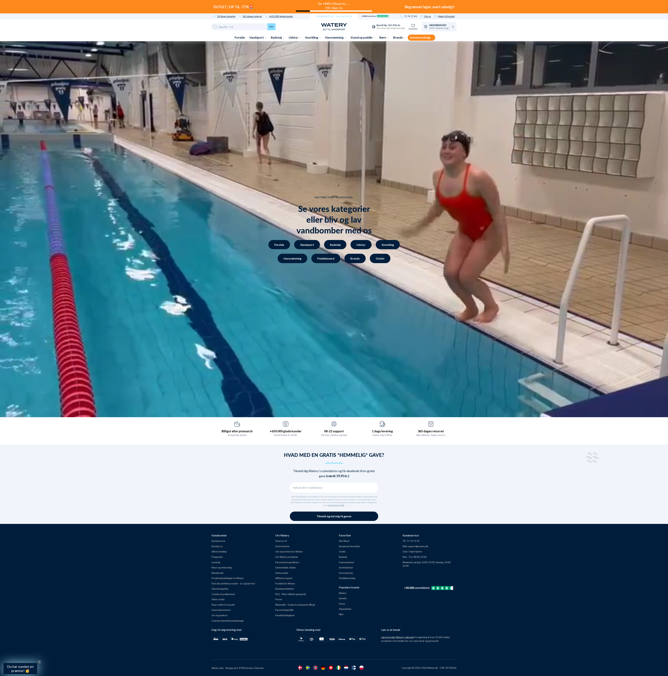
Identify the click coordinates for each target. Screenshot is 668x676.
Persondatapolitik (284, 610)
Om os (427, 16)
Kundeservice (218, 541)
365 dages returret (252, 16)
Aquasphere (345, 609)
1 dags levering (382, 431)
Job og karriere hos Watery (289, 551)
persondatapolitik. (336, 505)
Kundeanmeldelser (284, 588)
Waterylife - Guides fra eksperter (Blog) (295, 604)
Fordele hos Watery (285, 583)
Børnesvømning (32, 642)
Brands (398, 37)
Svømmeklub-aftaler (285, 567)
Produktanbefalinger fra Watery (228, 578)
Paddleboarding (347, 578)
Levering (216, 562)
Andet (33, 650)
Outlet (380, 258)
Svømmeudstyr (346, 562)
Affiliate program (283, 578)
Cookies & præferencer (223, 594)
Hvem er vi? (281, 541)
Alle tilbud (344, 541)
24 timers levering (226, 16)
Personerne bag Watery (287, 562)
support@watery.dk (418, 546)
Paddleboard (325, 258)
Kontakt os (217, 546)
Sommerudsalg (420, 37)
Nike (341, 614)
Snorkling (312, 37)
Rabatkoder (218, 573)
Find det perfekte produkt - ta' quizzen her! (233, 583)
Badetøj (276, 37)
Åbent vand (32, 625)
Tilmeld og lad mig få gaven (333, 516)
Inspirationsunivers (221, 610)
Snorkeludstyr (346, 567)
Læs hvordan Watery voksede (397, 637)
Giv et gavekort (219, 615)
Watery (342, 593)
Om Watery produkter (286, 557)
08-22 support (334, 431)
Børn (383, 37)
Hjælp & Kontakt (446, 16)
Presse (278, 599)
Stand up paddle (362, 37)
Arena (342, 603)
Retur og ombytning (222, 567)
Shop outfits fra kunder (223, 604)
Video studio (218, 599)
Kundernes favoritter (349, 546)
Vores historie (282, 546)
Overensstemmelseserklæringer (228, 620)
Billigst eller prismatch (237, 431)
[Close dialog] (58, 580)
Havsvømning (334, 37)
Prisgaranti (217, 557)
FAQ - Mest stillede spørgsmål (290, 594)
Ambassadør (281, 573)
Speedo (343, 598)
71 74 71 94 (410, 16)
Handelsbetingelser (285, 615)
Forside (240, 37)
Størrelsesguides (220, 588)
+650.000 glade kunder (281, 16)
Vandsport (256, 37)
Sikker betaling (219, 551)
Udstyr (294, 37)
